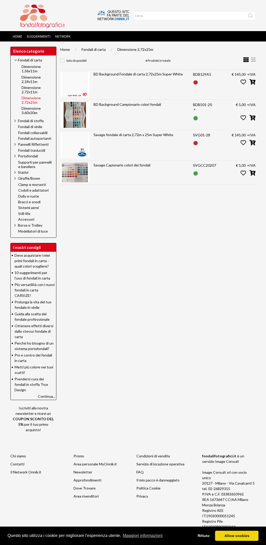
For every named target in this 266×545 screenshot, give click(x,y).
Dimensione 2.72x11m (31, 90)
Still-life (24, 214)
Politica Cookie (148, 488)
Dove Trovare (85, 488)
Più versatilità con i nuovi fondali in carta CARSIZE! (35, 290)
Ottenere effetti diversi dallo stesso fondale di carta (34, 331)
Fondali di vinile (30, 127)
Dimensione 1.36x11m (31, 69)
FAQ (140, 472)
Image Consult (227, 461)
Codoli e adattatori (33, 190)
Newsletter (83, 472)
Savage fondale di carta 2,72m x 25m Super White (133, 134)
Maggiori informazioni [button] (143, 535)
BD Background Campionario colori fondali (127, 104)
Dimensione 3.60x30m (31, 110)
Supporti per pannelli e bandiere (35, 164)
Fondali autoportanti (34, 138)
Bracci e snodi (29, 202)
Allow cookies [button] (236, 536)
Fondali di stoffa (31, 120)
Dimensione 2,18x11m (31, 79)
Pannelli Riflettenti (33, 144)
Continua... (46, 396)
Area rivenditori (86, 496)
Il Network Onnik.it (25, 472)
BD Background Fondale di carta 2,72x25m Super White (138, 74)
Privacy (142, 496)
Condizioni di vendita (153, 456)
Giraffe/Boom (29, 178)
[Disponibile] (195, 117)
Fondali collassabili (33, 133)
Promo (79, 456)
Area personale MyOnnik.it (95, 464)
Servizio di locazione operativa (160, 464)
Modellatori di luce (33, 231)
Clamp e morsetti (32, 185)
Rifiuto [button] (204, 536)
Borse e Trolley (30, 225)
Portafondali (28, 156)
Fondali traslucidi (31, 150)
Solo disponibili (76, 60)
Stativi (23, 172)
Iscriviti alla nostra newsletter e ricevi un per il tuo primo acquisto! (33, 419)
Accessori (26, 219)
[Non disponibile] (195, 82)
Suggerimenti (38, 36)
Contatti (17, 464)
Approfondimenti (87, 480)
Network (63, 36)
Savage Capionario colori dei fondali (122, 165)
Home (17, 36)
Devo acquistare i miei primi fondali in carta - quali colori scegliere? (32, 260)
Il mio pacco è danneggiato (157, 480)
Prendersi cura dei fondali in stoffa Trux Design (31, 384)
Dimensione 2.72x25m (135, 49)
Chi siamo (18, 456)
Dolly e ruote (28, 196)
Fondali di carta (94, 49)
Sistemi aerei (28, 208)
